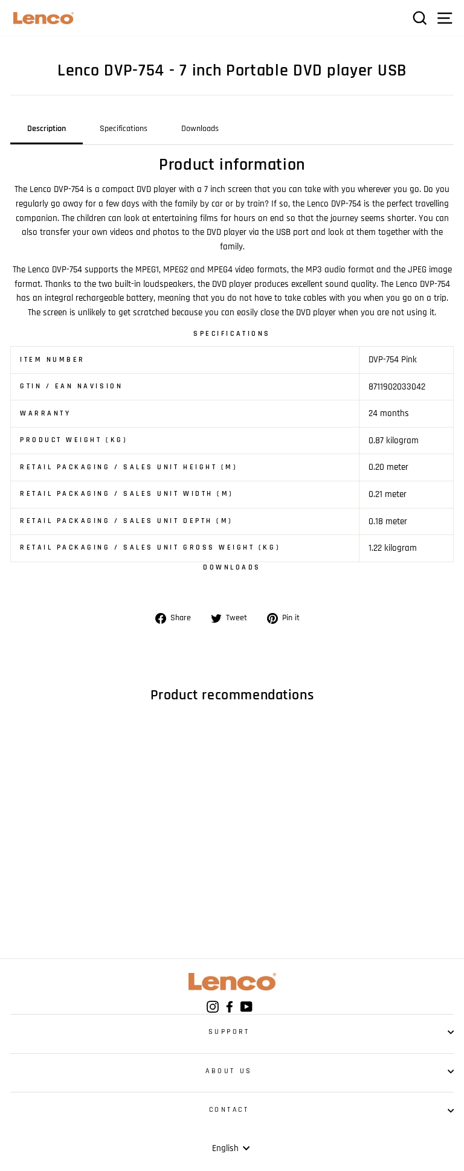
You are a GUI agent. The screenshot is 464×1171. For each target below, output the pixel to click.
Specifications (123, 128)
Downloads (200, 128)
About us (228, 1071)
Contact (229, 1109)
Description (46, 128)
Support (229, 1031)
